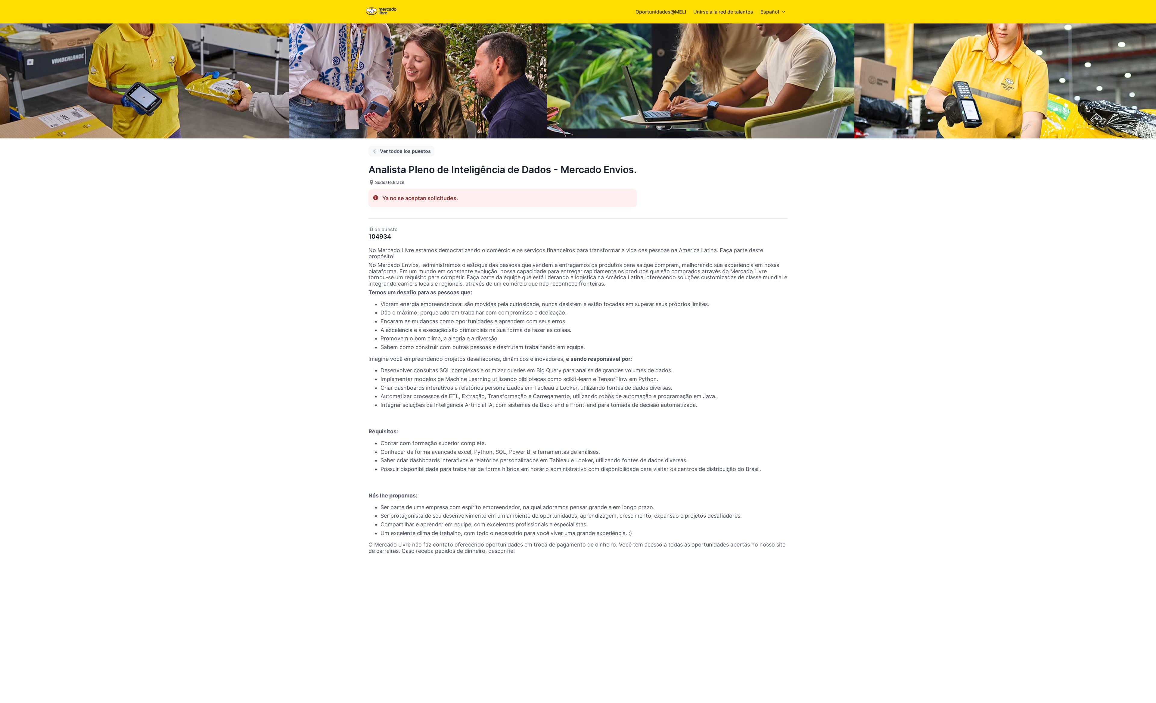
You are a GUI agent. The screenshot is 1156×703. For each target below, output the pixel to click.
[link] (381, 11)
